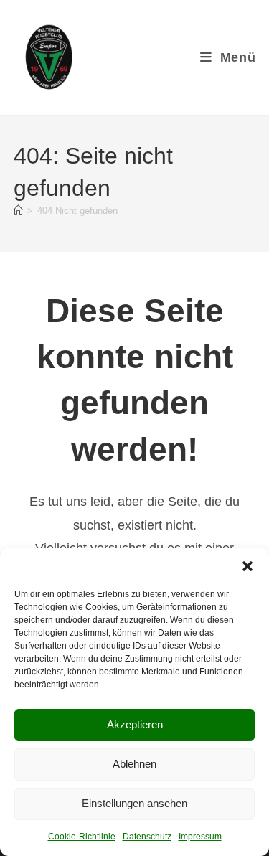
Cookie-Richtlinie (81, 837)
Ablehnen (134, 764)
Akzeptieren (135, 724)
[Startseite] (18, 210)
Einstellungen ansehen (134, 803)
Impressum (200, 837)
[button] (247, 566)
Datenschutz (147, 837)
